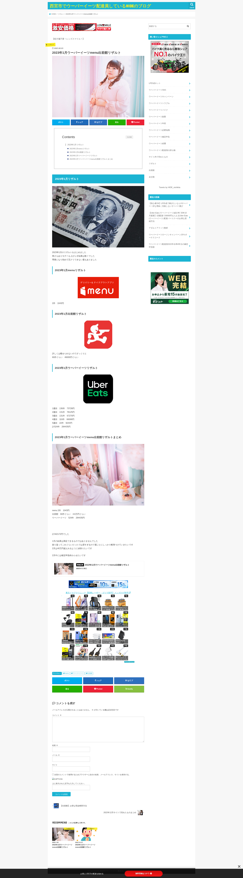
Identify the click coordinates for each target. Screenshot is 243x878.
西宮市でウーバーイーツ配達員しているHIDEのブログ (100, 5)
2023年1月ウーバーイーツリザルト (83, 156)
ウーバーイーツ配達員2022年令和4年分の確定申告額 (168, 245)
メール (56, 755)
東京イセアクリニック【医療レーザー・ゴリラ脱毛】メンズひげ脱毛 (97, 593)
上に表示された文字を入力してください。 (69, 783)
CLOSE (129, 137)
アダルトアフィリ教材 (158, 228)
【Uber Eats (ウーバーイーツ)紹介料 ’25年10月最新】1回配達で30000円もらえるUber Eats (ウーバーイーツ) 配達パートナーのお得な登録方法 (168, 217)
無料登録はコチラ (142, 873)
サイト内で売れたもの (158, 157)
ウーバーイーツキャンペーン (161, 97)
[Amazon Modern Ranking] (129, 663)
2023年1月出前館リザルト (79, 152)
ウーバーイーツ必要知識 (159, 130)
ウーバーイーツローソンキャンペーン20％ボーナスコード (168, 236)
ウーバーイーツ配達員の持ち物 (162, 150)
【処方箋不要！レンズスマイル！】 (68, 39)
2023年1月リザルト (75, 145)
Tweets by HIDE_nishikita (169, 187)
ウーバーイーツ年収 (157, 123)
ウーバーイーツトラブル (159, 103)
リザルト (58, 673)
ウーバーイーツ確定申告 (159, 137)
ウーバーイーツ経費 (157, 144)
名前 (55, 745)
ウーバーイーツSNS (157, 90)
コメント (57, 715)
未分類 (152, 177)
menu (67, 673)
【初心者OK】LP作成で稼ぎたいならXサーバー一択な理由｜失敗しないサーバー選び (168, 204)
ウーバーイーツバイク (158, 110)
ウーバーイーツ (78, 673)
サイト (54, 765)
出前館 (90, 673)
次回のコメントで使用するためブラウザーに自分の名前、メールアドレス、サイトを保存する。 (92, 775)
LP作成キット (155, 83)
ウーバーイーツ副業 (157, 117)
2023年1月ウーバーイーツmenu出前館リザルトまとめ (91, 159)
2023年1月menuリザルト (79, 149)
